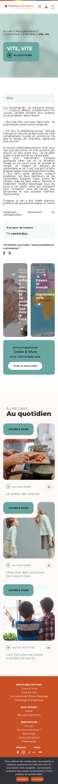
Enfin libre (29, 34)
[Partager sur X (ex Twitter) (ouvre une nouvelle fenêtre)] (9, 253)
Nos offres (29, 707)
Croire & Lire (29, 692)
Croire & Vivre (11, 34)
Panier (29, 711)
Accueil (7, 31)
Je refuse (37, 779)
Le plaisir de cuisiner (23, 494)
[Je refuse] (54, 770)
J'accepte (22, 779)
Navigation (29, 722)
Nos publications (26, 31)
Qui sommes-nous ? (29, 729)
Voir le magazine (25, 365)
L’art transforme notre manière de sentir (24, 656)
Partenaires (29, 741)
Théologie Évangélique (29, 700)
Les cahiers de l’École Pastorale (29, 696)
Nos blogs (29, 733)
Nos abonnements (29, 714)
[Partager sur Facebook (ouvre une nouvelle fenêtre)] (4, 253)
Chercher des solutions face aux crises (25, 574)
